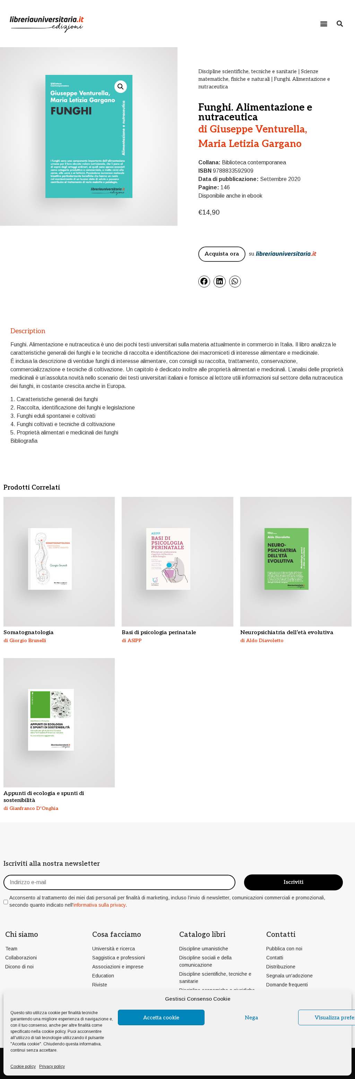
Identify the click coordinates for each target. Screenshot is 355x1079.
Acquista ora (222, 254)
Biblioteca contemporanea (254, 162)
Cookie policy (23, 1066)
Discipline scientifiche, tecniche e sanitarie (247, 72)
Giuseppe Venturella (257, 129)
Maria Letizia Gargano (250, 144)
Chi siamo (21, 935)
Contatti (280, 935)
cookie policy (54, 1031)
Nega (251, 1018)
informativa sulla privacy (99, 905)
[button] (324, 23)
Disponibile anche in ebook (230, 196)
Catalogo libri (202, 935)
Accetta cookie (161, 1018)
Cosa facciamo (116, 935)
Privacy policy (52, 1066)
